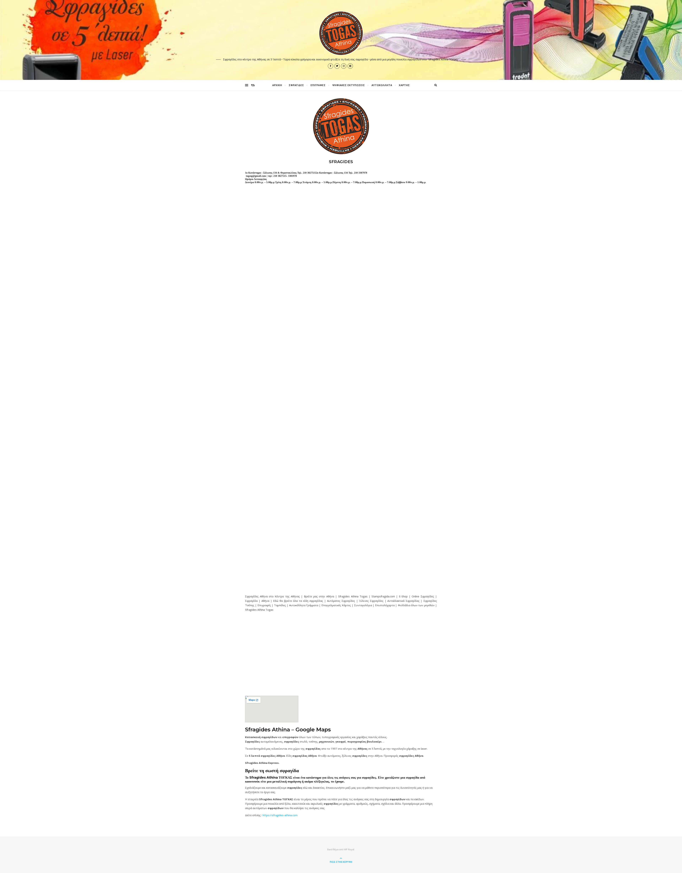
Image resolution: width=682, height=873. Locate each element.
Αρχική (277, 85)
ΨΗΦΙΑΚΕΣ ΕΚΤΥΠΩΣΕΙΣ (348, 85)
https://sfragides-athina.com (280, 815)
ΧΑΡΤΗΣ (404, 85)
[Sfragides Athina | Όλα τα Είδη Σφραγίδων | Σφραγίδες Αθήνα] (341, 33)
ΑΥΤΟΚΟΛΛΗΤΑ (382, 85)
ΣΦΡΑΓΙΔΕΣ (296, 85)
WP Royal (349, 849)
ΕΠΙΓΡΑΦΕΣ (318, 85)
